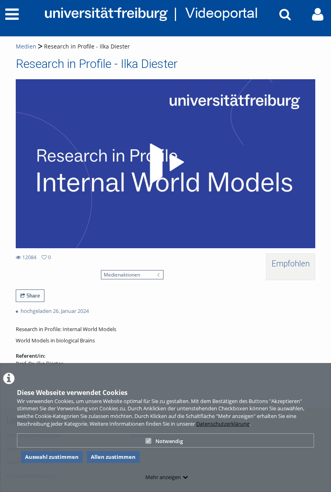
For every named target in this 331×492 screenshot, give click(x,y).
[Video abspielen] (165, 164)
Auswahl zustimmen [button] (52, 456)
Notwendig (169, 441)
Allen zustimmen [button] (113, 456)
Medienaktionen (122, 274)
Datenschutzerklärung (222, 423)
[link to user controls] (318, 14)
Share (32, 295)
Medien (26, 46)
